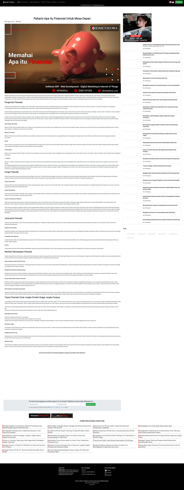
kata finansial (130, 237)
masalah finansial (173, 234)
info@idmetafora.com (98, 5)
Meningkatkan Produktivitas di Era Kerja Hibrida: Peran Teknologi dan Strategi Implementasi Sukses (159, 431)
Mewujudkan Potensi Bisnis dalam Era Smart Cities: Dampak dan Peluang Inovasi (161, 158)
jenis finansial (152, 234)
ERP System (24, 2)
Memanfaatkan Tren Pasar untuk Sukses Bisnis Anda (155, 78)
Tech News (54, 2)
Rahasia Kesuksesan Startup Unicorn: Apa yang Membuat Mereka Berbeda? (160, 99)
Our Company (61, 2)
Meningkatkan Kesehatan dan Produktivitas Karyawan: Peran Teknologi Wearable (161, 85)
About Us (84, 470)
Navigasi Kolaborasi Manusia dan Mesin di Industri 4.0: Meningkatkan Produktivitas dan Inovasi (111, 446)
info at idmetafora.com (90, 474)
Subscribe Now (91, 404)
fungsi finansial (141, 234)
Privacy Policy (53, 407)
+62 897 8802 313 (91, 472)
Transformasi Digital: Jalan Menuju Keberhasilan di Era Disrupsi (157, 165)
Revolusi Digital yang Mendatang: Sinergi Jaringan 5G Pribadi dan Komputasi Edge (161, 219)
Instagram (109, 475)
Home (19, 2)
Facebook (109, 472)
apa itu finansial (131, 234)
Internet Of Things (45, 2)
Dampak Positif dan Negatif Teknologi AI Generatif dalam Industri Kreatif (159, 92)
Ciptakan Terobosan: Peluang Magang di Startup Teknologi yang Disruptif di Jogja (161, 44)
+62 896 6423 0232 (86, 5)
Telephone (179, 2)
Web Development (34, 2)
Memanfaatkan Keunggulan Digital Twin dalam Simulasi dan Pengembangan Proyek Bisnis (66, 436)
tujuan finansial (161, 234)
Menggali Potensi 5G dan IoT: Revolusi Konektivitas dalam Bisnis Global (159, 212)
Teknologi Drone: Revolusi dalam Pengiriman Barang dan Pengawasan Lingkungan (161, 71)
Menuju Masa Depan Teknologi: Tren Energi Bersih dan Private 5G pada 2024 (160, 205)
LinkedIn (109, 470)
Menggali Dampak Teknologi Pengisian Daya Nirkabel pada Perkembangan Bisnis (161, 173)
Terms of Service (61, 407)
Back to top (92, 484)
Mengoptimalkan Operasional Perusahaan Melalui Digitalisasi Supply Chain (160, 142)
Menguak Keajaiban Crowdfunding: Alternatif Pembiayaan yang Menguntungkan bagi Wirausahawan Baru (22, 427)
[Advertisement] (46, 380)
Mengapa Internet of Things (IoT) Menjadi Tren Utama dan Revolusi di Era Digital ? (161, 180)
